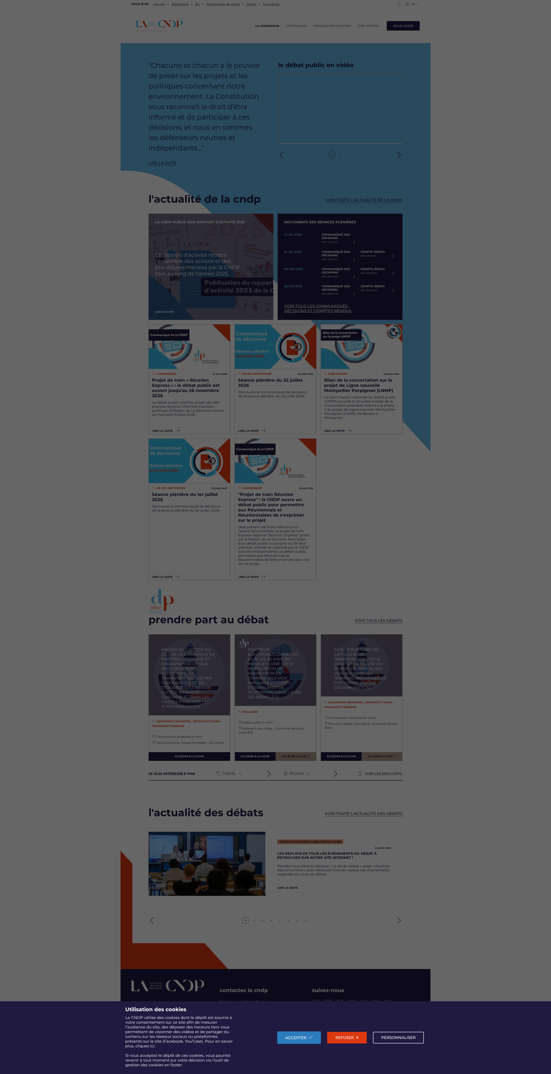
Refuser (344, 1037)
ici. (152, 1046)
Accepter (295, 1037)
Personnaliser (398, 1037)
